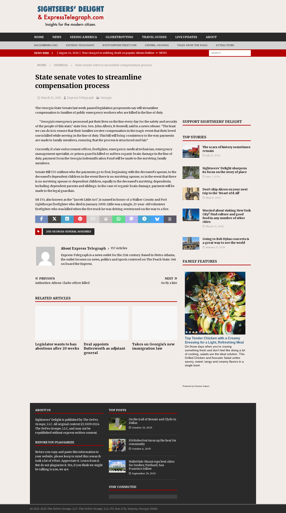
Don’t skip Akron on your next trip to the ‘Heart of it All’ (225, 191)
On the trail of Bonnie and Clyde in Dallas (152, 421)
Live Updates (186, 37)
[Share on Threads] (170, 219)
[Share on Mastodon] (131, 219)
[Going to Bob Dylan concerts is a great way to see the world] (191, 243)
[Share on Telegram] (144, 219)
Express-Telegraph (80, 45)
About (211, 37)
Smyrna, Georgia (157, 45)
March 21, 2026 (215, 226)
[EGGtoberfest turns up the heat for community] (117, 445)
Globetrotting (119, 37)
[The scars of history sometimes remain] (191, 151)
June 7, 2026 (213, 176)
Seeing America (83, 37)
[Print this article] (105, 219)
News (56, 37)
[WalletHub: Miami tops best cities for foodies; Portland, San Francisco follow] (117, 466)
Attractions (225, 45)
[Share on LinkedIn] (67, 219)
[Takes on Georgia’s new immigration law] (154, 323)
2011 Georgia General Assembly (68, 231)
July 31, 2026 (213, 155)
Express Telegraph (80, 98)
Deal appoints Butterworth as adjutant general (104, 348)
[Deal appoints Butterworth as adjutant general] (106, 323)
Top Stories (194, 137)
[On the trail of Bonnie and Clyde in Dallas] (117, 424)
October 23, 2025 (142, 427)
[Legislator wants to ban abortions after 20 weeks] (57, 323)
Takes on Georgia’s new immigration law (153, 346)
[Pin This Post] (80, 219)
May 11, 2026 (213, 197)
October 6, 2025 (141, 448)
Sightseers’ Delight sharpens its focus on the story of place (224, 170)
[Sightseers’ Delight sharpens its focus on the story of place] (191, 172)
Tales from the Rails (192, 45)
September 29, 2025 (144, 473)
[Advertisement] (217, 88)
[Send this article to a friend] (92, 219)
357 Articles (119, 248)
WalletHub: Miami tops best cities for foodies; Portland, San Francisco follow (151, 465)
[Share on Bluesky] (157, 219)
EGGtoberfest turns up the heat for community (152, 442)
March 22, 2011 (51, 98)
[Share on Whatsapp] (118, 219)
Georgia (106, 98)
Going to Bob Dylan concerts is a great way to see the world (225, 241)
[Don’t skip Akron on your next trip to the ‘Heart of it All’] (191, 193)
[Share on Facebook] (41, 219)
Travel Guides (154, 37)
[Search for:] (230, 53)
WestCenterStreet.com (119, 45)
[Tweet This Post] (54, 219)
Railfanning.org (46, 45)
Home (39, 37)
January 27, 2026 (215, 247)
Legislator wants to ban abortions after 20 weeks (57, 346)
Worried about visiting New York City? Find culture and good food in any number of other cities (226, 216)
